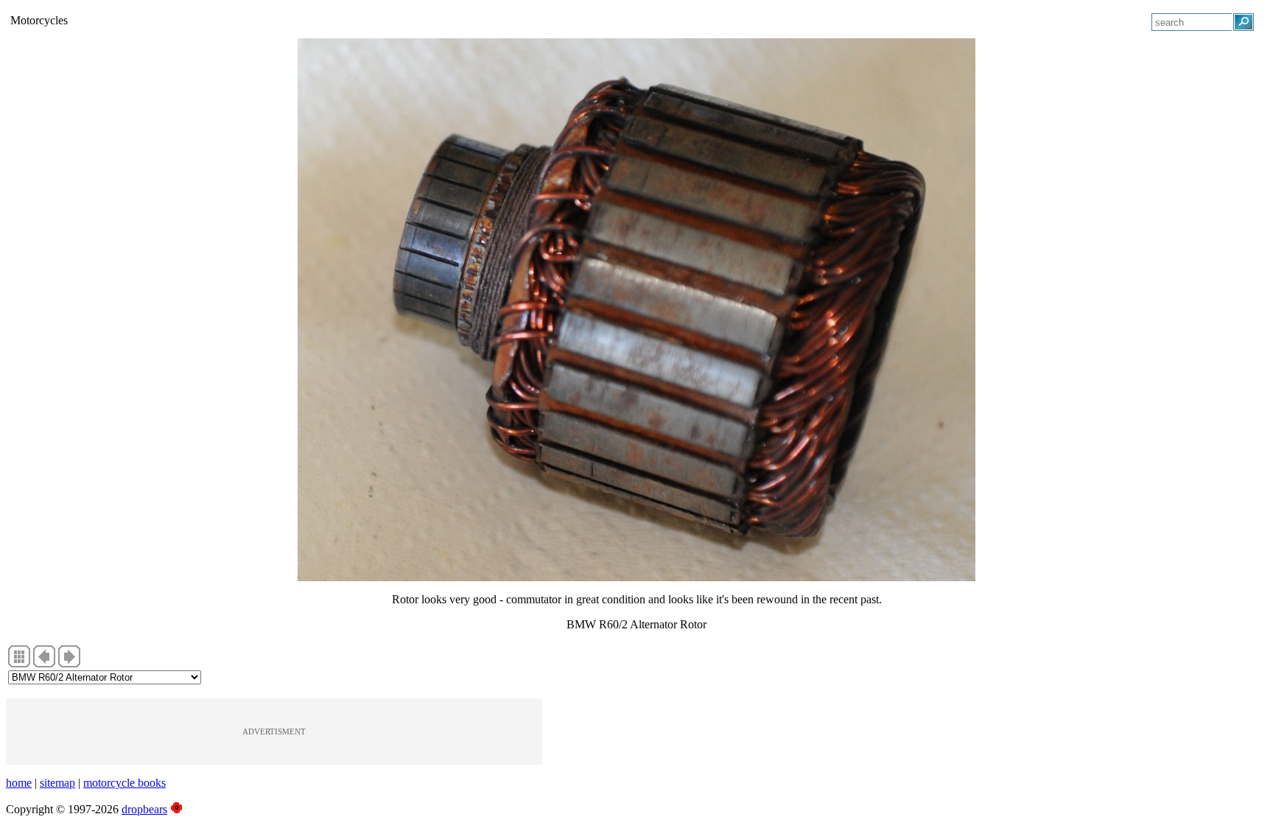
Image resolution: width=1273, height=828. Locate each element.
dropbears (144, 809)
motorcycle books (124, 782)
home (19, 782)
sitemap (57, 782)
